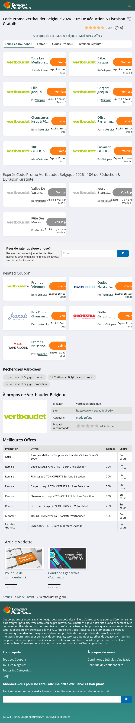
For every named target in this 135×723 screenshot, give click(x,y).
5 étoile (96, 425)
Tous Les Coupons (15, 659)
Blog (6, 676)
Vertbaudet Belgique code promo (73, 377)
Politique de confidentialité (105, 665)
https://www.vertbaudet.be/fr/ (94, 410)
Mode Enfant (64, 102)
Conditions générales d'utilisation (110, 659)
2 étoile (83, 425)
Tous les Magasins (15, 665)
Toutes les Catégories (17, 670)
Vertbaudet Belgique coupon (26, 377)
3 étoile (87, 425)
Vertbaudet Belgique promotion (28, 384)
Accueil (7, 597)
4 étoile (92, 425)
